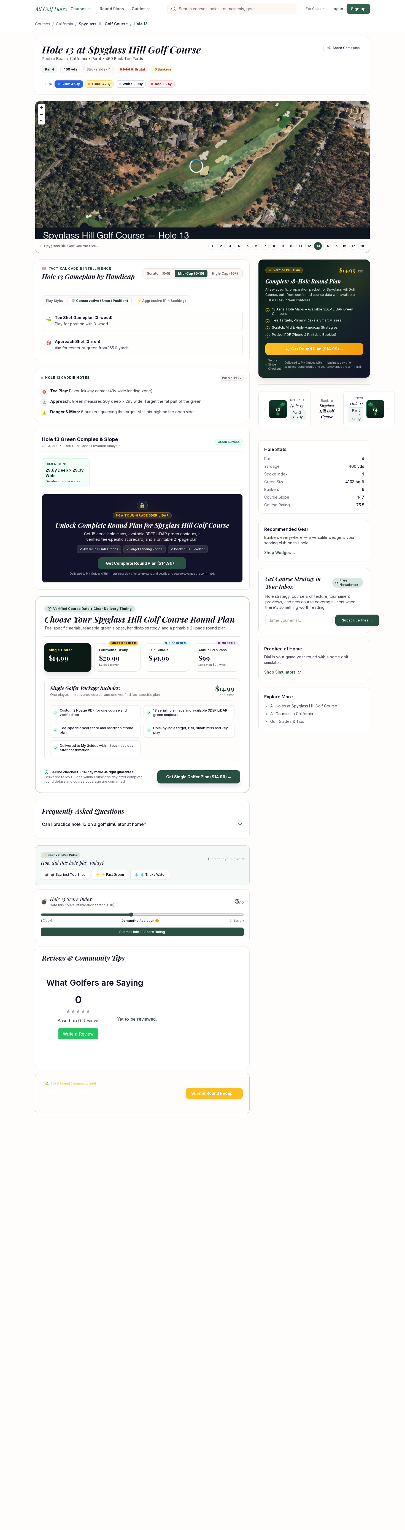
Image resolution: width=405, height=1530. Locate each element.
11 (300, 246)
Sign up (358, 8)
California (64, 23)
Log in (337, 8)
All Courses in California (291, 714)
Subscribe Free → (357, 620)
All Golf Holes (51, 8)
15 (335, 246)
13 (318, 246)
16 (344, 246)
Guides (138, 8)
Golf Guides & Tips (287, 721)
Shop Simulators (280, 672)
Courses (79, 8)
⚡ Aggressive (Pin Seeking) (161, 301)
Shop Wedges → (280, 552)
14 (327, 246)
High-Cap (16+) (225, 273)
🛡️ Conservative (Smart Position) (99, 301)
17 (353, 246)
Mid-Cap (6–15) (191, 273)
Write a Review (78, 1034)
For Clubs (314, 9)
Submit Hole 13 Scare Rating (142, 932)
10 (292, 246)
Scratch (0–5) (158, 273)
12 (309, 246)
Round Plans (112, 8)
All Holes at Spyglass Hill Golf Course (303, 706)
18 (362, 246)
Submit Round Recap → (214, 1093)
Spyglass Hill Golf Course (103, 23)
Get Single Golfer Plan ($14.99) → (198, 776)
